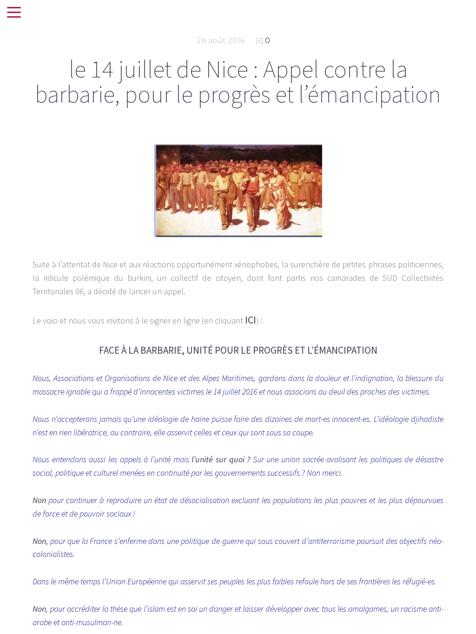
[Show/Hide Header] (14, 13)
